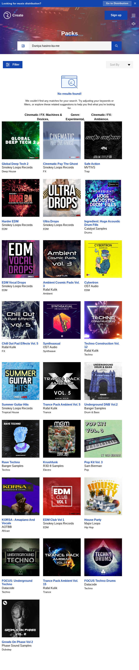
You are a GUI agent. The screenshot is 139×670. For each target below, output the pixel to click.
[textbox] (119, 64)
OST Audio (91, 286)
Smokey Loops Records (17, 167)
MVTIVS (89, 167)
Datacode (8, 588)
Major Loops (92, 523)
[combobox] (119, 64)
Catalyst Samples (95, 228)
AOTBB (7, 526)
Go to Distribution (117, 3)
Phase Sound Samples (16, 645)
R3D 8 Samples (53, 465)
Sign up (116, 15)
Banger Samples (95, 408)
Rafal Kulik (50, 289)
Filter (15, 64)
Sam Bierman (93, 465)
